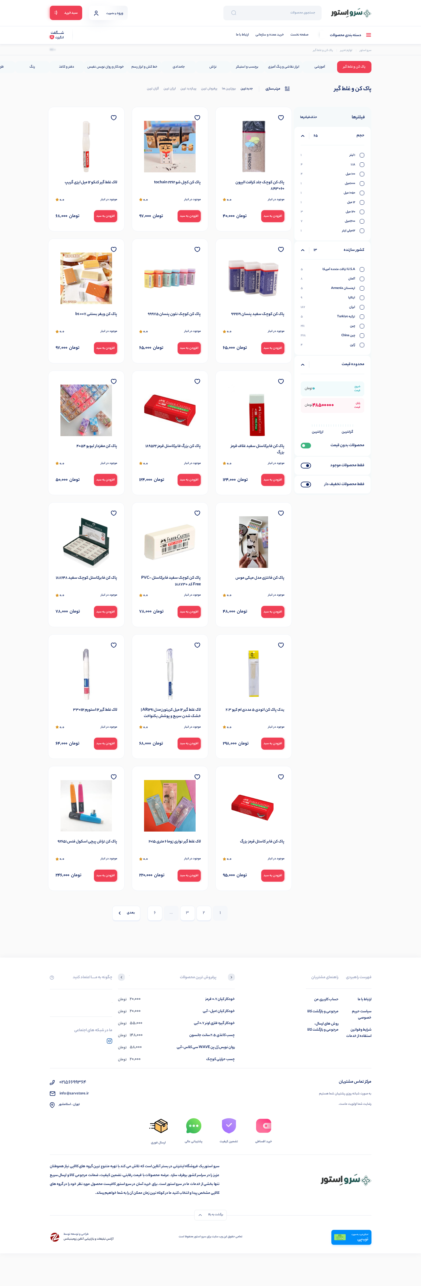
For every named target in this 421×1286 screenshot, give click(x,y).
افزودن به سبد (272, 216)
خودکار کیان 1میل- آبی (219, 1011)
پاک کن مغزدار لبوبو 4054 (96, 446)
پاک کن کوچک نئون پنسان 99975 (174, 314)
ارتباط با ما (242, 35)
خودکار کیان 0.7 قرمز (220, 999)
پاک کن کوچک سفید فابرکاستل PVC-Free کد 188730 (171, 581)
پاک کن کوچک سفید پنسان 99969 (257, 314)
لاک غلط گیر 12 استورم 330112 (95, 710)
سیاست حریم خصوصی (361, 1015)
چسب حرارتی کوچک (220, 1059)
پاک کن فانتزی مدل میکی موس (259, 578)
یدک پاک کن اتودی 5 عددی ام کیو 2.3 (255, 710)
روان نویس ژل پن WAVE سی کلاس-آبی (206, 1047)
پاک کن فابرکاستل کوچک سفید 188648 (86, 578)
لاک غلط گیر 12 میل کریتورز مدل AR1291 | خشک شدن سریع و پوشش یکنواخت (171, 713)
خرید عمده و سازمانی (269, 35)
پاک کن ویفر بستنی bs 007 (96, 314)
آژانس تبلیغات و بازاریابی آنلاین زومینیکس (89, 1239)
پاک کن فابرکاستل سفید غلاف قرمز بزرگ (257, 449)
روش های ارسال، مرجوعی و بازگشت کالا (323, 1027)
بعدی (131, 913)
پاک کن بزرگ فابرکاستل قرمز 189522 (173, 446)
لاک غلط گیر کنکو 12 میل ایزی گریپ (91, 183)
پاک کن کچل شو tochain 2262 (177, 183)
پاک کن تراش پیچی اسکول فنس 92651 (87, 842)
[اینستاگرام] (109, 1041)
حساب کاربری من (326, 999)
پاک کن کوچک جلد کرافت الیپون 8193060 (259, 186)
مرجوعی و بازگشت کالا (323, 1012)
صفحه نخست (299, 35)
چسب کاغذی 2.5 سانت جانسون (212, 1035)
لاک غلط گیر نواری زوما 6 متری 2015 (175, 842)
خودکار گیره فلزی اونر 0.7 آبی (214, 1023)
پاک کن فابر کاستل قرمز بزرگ (262, 842)
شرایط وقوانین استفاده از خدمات (358, 1033)
